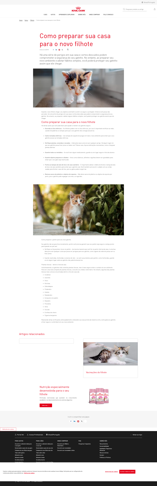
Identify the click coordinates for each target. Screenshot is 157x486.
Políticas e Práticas (105, 457)
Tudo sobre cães (40, 452)
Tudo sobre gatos (20, 452)
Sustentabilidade (104, 446)
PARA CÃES (39, 441)
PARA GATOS (19, 441)
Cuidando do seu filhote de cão (44, 450)
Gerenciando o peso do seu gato (23, 448)
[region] (78, 471)
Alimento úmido (19, 457)
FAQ (79, 441)
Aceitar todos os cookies (127, 471)
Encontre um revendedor (64, 448)
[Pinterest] (59, 50)
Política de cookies (29, 473)
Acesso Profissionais (36, 434)
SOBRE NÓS (103, 441)
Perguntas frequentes (84, 444)
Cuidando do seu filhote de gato (23, 450)
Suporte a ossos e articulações (44, 462)
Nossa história (104, 444)
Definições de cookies (8, 429)
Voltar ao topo (137, 434)
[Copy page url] (68, 50)
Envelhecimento (19, 460)
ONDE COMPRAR (62, 441)
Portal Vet (20, 434)
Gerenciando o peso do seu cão (44, 448)
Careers (102, 455)
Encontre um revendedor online (66, 450)
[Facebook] (53, 50)
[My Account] (155, 9)
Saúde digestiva (19, 462)
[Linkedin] (56, 50)
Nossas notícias (104, 452)
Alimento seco (19, 455)
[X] (62, 50)
